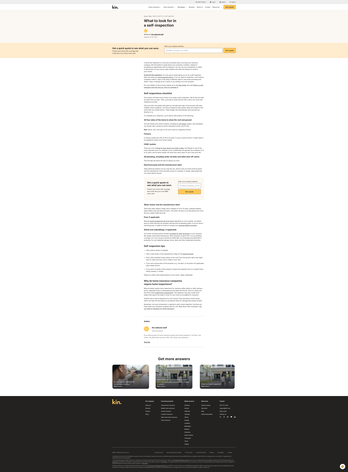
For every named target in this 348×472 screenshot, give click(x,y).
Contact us (223, 414)
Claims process (205, 405)
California (187, 411)
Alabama (187, 405)
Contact (207, 7)
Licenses (229, 452)
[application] (342, 466)
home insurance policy (165, 77)
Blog (150, 16)
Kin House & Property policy (181, 460)
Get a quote (229, 7)
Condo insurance (166, 411)
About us (200, 7)
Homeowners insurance (168, 405)
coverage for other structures (179, 234)
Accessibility (220, 452)
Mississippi (187, 426)
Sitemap (212, 452)
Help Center (182, 85)
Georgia (186, 420)
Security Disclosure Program (174, 452)
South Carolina (188, 435)
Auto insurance (168, 7)
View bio (147, 342)
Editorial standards (206, 414)
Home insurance (154, 7)
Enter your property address (174, 46)
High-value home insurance (169, 417)
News (147, 414)
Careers (147, 411)
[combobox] (193, 50)
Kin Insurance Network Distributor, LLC (159, 465)
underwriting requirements (164, 293)
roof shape (182, 124)
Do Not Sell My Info (201, 452)
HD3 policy (115, 461)
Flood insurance (165, 420)
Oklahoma (187, 432)
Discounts (204, 408)
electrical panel (188, 254)
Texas (186, 441)
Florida (186, 417)
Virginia (186, 444)
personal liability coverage (188, 225)
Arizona (186, 408)
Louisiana (187, 423)
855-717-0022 (224, 405)
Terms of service (158, 452)
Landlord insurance (166, 414)
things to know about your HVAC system (170, 148)
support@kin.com (225, 408)
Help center (223, 411)
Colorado (187, 414)
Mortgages (181, 7)
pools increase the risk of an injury (162, 221)
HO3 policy (145, 463)
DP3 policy (164, 461)
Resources (216, 7)
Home (145, 16)
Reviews (192, 7)
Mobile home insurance (168, 408)
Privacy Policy (189, 452)
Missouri (186, 429)
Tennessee (187, 438)
